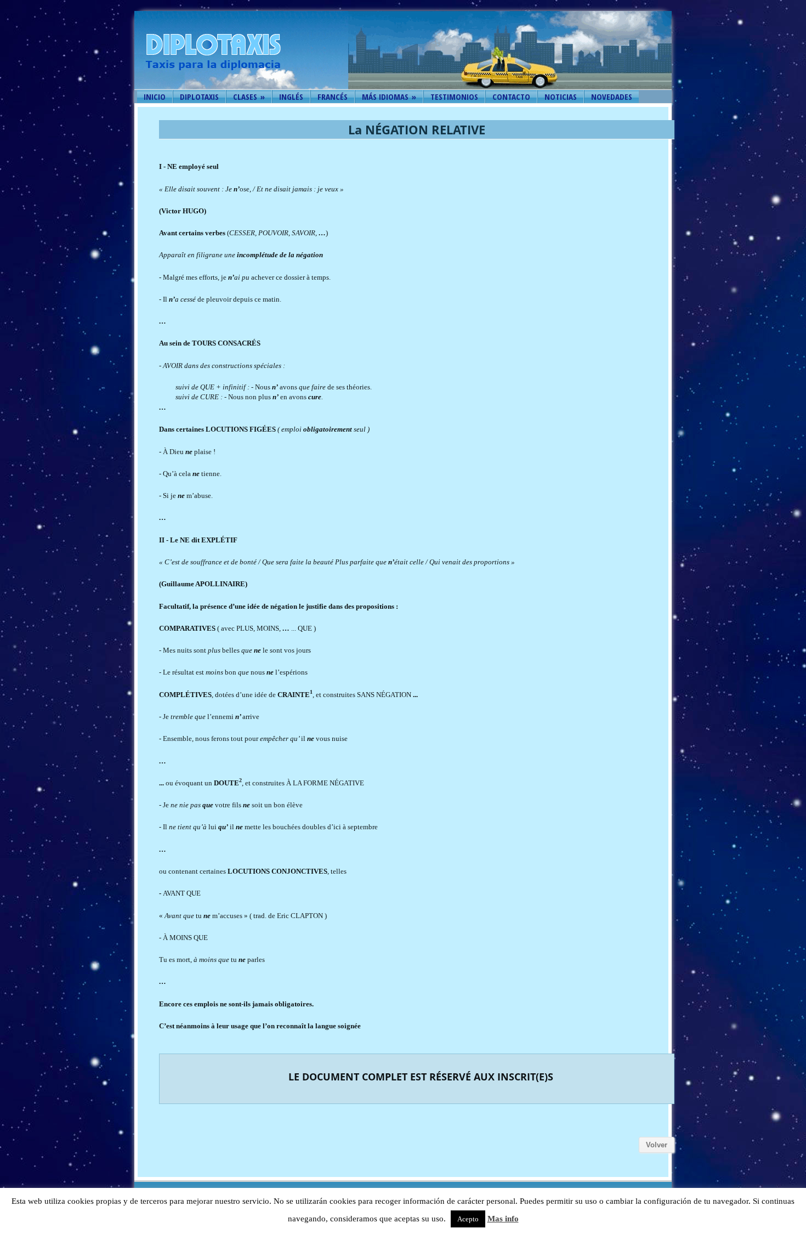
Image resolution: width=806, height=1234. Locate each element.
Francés (332, 96)
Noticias (560, 96)
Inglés (291, 96)
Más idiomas (389, 96)
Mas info (503, 1218)
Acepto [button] (468, 1219)
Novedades (611, 96)
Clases (249, 96)
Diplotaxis (199, 96)
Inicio (155, 96)
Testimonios (454, 96)
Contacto (511, 96)
